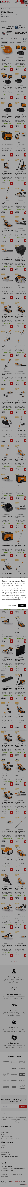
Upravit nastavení (12, 605)
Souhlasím (22, 605)
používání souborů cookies (13, 599)
